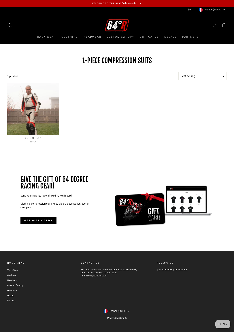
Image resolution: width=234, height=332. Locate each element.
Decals (170, 36)
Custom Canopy (120, 36)
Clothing (69, 36)
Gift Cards (149, 36)
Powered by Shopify (117, 318)
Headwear (92, 36)
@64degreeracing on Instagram (172, 269)
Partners (190, 36)
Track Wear (45, 36)
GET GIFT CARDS (38, 220)
